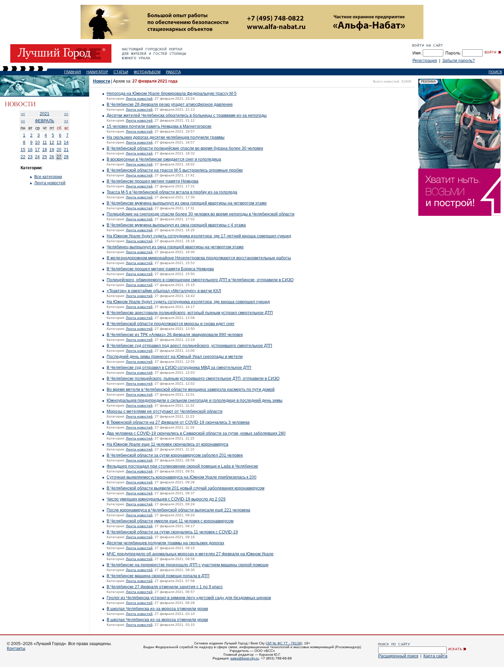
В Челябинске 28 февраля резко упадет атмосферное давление (170, 104)
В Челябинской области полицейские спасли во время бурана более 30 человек (185, 148)
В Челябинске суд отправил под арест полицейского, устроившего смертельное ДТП (189, 345)
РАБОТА (173, 72)
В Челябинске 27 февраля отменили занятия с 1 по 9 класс (165, 586)
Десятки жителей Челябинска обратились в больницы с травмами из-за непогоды (187, 115)
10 (37, 142)
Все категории (48, 176)
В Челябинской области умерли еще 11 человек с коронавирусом (170, 521)
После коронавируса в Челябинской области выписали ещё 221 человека (178, 510)
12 (51, 142)
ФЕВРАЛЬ (44, 121)
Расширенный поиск (398, 656)
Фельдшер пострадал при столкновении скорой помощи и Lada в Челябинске (182, 466)
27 (59, 157)
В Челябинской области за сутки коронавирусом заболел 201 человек (175, 455)
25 (44, 157)
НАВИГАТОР (97, 72)
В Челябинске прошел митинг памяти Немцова (153, 181)
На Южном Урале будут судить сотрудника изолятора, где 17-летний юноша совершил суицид (199, 236)
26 (51, 157)
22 (23, 157)
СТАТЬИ (120, 72)
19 (51, 149)
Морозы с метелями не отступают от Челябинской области (165, 411)
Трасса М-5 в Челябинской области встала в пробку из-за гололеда (172, 192)
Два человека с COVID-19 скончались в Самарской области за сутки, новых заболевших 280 (196, 433)
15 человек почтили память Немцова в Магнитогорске (159, 126)
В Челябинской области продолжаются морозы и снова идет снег (171, 323)
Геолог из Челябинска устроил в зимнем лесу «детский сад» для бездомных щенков (189, 597)
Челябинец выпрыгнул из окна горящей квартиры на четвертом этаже (175, 247)
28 (66, 157)
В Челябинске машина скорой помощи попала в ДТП (158, 575)
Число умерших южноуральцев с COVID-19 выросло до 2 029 (166, 499)
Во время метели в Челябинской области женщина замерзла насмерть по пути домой (191, 389)
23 (30, 157)
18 (44, 149)
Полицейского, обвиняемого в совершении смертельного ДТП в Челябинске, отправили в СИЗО (200, 279)
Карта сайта (435, 656)
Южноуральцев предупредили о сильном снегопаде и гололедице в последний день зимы (195, 400)
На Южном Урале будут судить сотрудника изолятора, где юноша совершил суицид (188, 301)
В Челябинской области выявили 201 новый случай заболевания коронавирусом (185, 488)
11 (45, 142)
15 (23, 149)
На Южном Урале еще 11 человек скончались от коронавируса (167, 444)
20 (59, 149)
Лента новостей (49, 183)
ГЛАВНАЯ (72, 72)
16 (30, 149)
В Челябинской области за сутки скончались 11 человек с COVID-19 (172, 532)
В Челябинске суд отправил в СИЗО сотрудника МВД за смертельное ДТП (179, 367)
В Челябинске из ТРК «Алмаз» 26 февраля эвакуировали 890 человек (175, 334)
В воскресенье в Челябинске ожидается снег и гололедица (164, 159)
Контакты (16, 648)
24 (37, 157)
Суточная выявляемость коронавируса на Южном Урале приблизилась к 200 (181, 477)
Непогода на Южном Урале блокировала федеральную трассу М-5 (172, 93)
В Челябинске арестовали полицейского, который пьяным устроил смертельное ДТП (190, 312)
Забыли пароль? (458, 60)
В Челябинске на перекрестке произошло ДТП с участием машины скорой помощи (187, 565)
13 (59, 142)
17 (37, 149)
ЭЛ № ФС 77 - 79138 (284, 643)
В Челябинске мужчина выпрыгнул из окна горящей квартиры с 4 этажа (176, 225)
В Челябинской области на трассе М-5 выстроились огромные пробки (175, 170)
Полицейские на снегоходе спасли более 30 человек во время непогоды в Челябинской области (201, 214)
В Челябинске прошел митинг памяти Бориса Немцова (160, 269)
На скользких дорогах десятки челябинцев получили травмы (166, 137)
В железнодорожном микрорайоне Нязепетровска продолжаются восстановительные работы (199, 258)
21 (66, 149)
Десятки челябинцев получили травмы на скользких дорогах (165, 543)
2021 (44, 113)
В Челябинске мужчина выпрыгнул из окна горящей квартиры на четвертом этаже (187, 203)
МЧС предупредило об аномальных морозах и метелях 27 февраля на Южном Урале (190, 554)
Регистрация (424, 60)
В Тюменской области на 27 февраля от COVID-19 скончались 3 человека (178, 422)
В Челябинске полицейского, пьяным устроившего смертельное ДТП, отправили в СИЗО (193, 378)
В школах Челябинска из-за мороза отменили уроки (157, 608)
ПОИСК (495, 72)
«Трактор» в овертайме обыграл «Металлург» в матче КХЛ (164, 290)
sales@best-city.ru (244, 658)
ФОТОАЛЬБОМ (147, 72)
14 (66, 142)
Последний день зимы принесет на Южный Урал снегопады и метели (175, 356)
